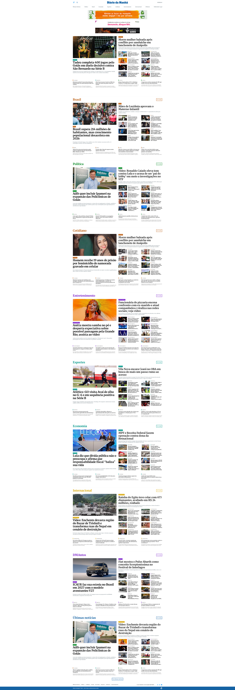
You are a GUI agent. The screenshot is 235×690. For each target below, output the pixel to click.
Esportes (109, 6)
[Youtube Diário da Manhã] (161, 685)
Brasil (93, 6)
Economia (101, 6)
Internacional (138, 6)
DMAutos (148, 6)
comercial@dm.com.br (142, 684)
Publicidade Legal (158, 6)
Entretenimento (127, 6)
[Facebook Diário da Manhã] (157, 685)
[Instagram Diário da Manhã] (159, 685)
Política (86, 6)
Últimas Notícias (76, 6)
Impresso (159, 2)
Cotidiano (117, 6)
